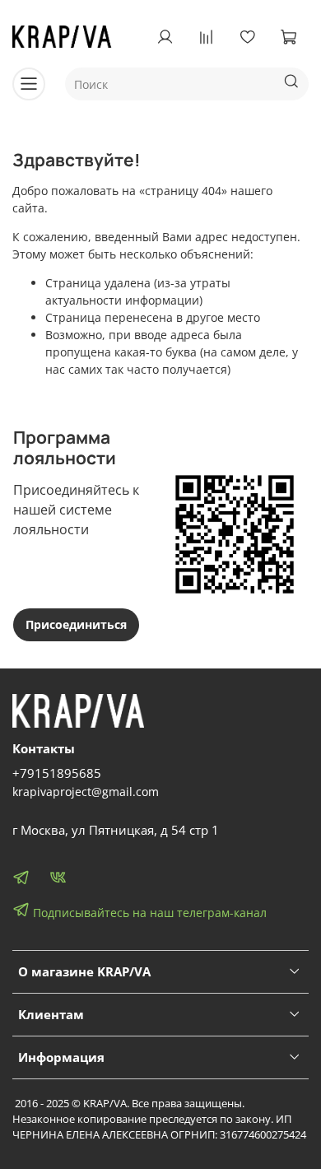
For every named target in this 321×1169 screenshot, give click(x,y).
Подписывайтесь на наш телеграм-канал (148, 912)
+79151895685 (56, 773)
